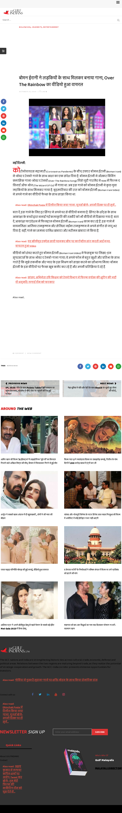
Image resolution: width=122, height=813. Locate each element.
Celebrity (37, 27)
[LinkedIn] (48, 694)
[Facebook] (32, 694)
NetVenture (114, 809)
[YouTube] (56, 694)
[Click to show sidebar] (3, 51)
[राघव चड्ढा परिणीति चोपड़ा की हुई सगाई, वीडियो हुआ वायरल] (29, 545)
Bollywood (25, 27)
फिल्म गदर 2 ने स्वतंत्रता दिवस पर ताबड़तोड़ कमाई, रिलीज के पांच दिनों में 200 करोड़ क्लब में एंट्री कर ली (90, 461)
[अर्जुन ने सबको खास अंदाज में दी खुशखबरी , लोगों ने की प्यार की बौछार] (29, 489)
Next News (106, 383)
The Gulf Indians (18, 809)
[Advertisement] (70, 50)
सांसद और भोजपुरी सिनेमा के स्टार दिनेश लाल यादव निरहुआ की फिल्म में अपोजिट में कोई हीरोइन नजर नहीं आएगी (92, 516)
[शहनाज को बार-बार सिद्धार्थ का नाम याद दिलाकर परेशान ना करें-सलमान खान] (92, 600)
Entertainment (51, 27)
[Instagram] (63, 694)
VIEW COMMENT (34, 353)
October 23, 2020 (28, 91)
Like (44, 91)
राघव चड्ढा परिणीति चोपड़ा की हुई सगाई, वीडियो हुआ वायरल (25, 569)
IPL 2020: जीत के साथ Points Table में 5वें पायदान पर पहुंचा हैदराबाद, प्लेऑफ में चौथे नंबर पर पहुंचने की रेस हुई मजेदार (30, 391)
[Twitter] (40, 694)
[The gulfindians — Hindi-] (13, 12)
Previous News (18, 383)
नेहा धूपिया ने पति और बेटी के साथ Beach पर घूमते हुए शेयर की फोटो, (92, 389)
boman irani (12, 365)
